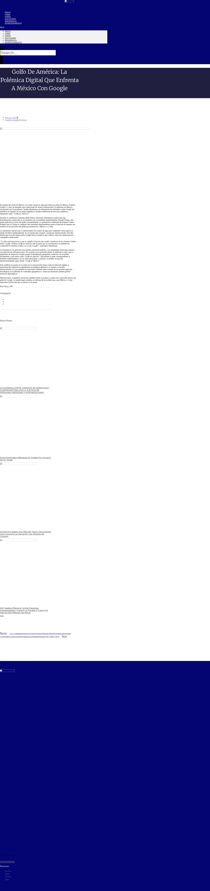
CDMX (7, 34)
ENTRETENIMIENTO (13, 23)
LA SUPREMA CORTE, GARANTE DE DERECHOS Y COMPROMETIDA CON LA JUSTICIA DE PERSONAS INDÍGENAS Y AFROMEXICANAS (24, 390)
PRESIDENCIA (11, 40)
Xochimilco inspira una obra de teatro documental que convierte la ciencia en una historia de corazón (25, 534)
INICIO (8, 31)
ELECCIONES (10, 38)
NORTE (8, 36)
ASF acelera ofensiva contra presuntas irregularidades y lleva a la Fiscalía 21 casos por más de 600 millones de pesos (24, 610)
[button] (53, 27)
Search (2, 49)
